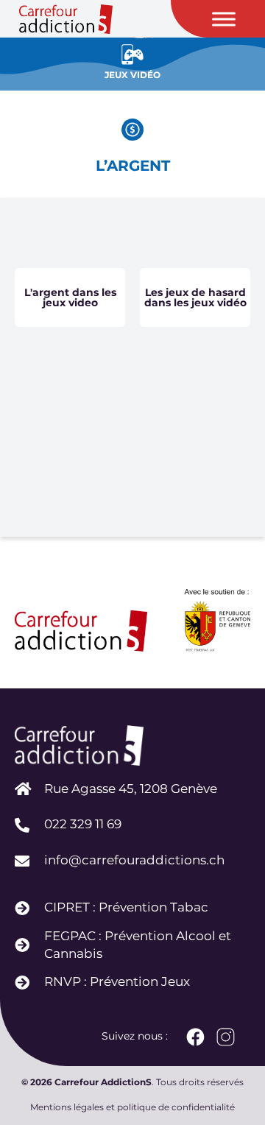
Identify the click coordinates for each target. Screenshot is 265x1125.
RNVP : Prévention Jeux (117, 981)
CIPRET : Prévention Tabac (126, 907)
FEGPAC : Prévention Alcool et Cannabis (137, 944)
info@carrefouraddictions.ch (134, 860)
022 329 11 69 (82, 824)
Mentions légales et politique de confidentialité (132, 1106)
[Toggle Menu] (224, 19)
